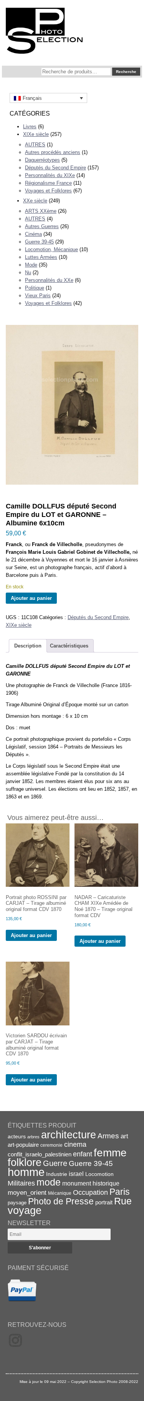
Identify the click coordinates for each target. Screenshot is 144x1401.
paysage (17, 1203)
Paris (119, 1192)
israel (76, 1174)
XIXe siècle (36, 134)
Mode (31, 265)
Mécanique (59, 1193)
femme (110, 1153)
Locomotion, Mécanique (51, 249)
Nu (28, 272)
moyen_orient (27, 1192)
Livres (29, 126)
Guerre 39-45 (39, 242)
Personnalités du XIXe (50, 175)
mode (48, 1182)
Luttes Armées (41, 257)
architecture (68, 1135)
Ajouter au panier (31, 598)
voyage (24, 1210)
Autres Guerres (42, 226)
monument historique (90, 1183)
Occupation (90, 1192)
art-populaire (23, 1145)
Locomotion (99, 1174)
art (124, 1136)
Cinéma (33, 234)
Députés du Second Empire (55, 168)
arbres (33, 1136)
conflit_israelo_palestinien (39, 1154)
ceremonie (51, 1145)
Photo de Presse (61, 1201)
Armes (108, 1135)
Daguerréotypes (42, 160)
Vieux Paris (38, 295)
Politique (34, 288)
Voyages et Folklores (48, 191)
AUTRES (35, 144)
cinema (75, 1144)
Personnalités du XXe (49, 280)
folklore (24, 1162)
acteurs (17, 1136)
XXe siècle (35, 201)
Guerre (55, 1163)
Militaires (21, 1183)
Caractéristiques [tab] (69, 646)
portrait (104, 1202)
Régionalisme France (48, 183)
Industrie (56, 1174)
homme (26, 1172)
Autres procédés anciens (52, 152)
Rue (123, 1201)
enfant (82, 1154)
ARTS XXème (40, 211)
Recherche (126, 72)
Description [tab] (27, 646)
